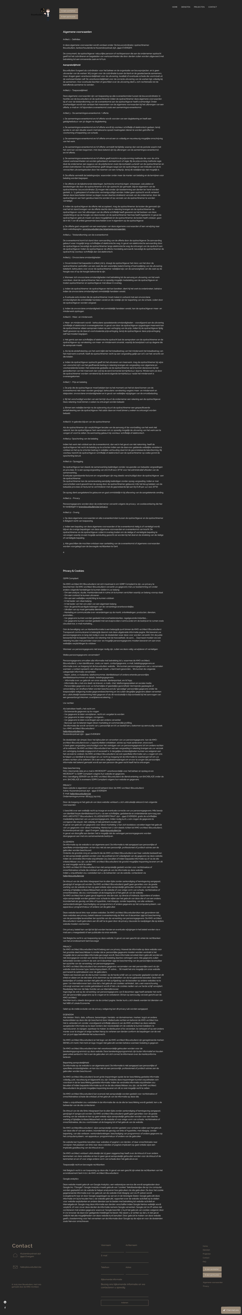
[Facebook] (5, 1307)
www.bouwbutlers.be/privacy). (93, 506)
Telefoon (105, 1267)
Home (205, 1246)
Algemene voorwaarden (213, 1282)
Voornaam (106, 1245)
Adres (128, 1267)
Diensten (206, 1250)
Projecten (207, 1254)
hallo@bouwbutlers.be (73, 731)
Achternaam (131, 1245)
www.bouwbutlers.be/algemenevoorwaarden (104, 229)
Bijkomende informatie (111, 1279)
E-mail (104, 1256)
